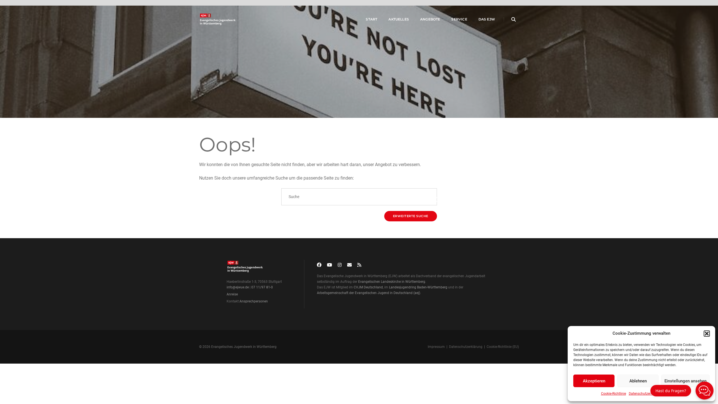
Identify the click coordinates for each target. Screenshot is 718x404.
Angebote (430, 19)
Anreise (232, 294)
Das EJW (486, 19)
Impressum (436, 347)
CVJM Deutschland (368, 287)
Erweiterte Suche (410, 216)
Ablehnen (638, 381)
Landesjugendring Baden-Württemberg (418, 287)
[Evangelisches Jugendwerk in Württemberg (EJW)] (218, 19)
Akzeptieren (594, 381)
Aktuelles (398, 19)
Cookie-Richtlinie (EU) (503, 347)
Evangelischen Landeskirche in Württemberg (391, 282)
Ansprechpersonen (254, 301)
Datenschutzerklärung (645, 394)
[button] (707, 333)
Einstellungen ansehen (685, 381)
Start (371, 19)
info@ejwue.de (238, 287)
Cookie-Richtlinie (613, 394)
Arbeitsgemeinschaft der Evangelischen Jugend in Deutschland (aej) (368, 293)
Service (459, 19)
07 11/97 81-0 (262, 287)
